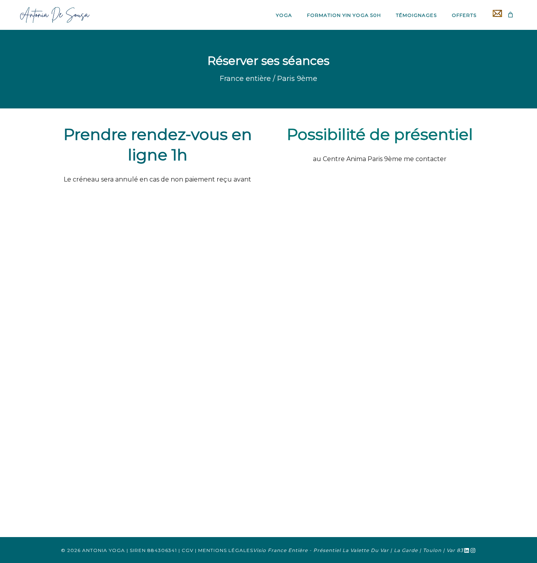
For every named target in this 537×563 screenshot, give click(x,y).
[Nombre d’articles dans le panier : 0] (510, 15)
